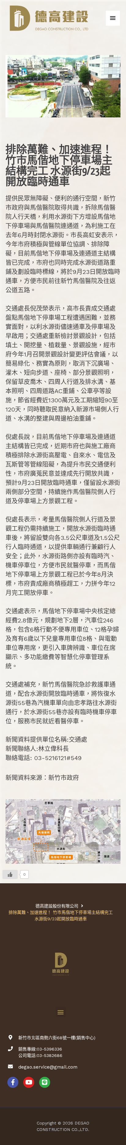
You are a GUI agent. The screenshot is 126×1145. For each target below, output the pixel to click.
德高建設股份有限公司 (56, 905)
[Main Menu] (113, 18)
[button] (61, 1012)
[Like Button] (10, 874)
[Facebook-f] (12, 1082)
